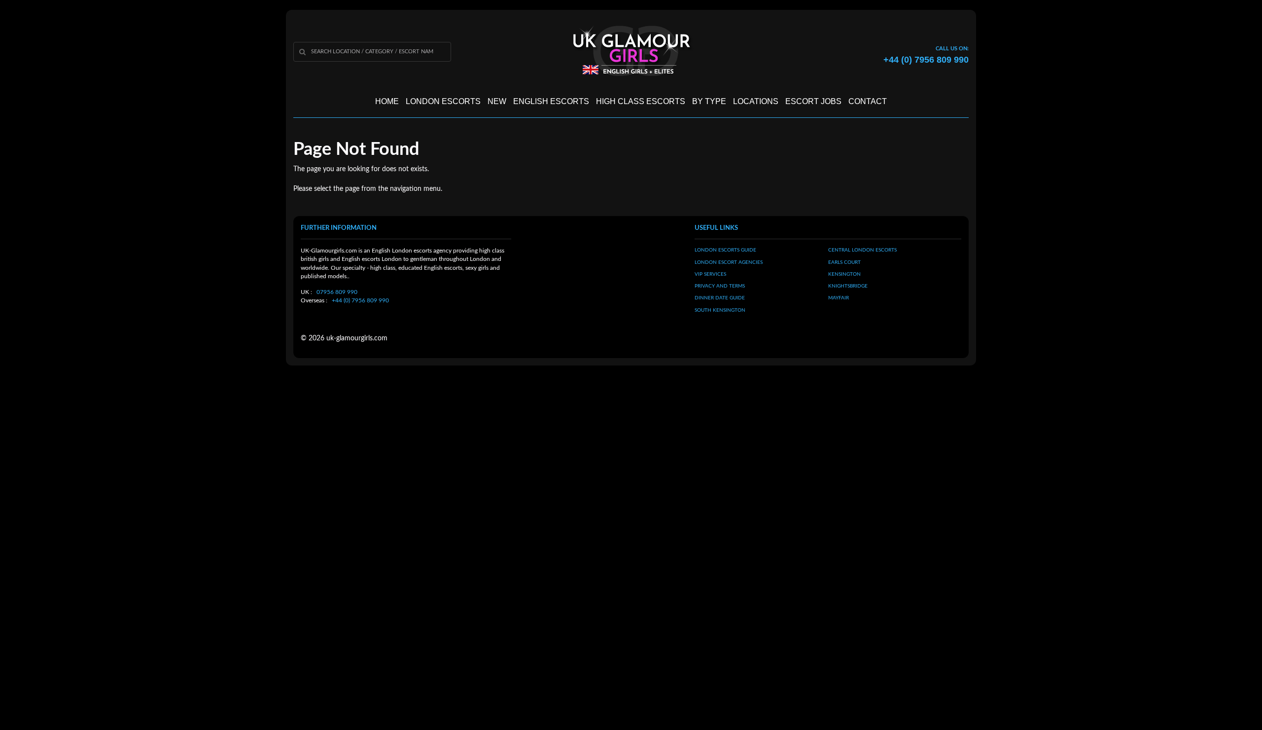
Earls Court (844, 262)
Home (387, 101)
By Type (709, 101)
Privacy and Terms (720, 286)
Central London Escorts (862, 250)
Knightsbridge (848, 286)
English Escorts (551, 101)
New (497, 101)
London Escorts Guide (725, 250)
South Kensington (720, 310)
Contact (867, 101)
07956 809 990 (336, 292)
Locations (755, 101)
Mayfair (838, 297)
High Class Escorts (640, 101)
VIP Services (710, 274)
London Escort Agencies (729, 262)
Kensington (844, 274)
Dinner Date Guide (720, 297)
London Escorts (443, 101)
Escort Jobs (813, 101)
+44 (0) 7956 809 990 (360, 300)
